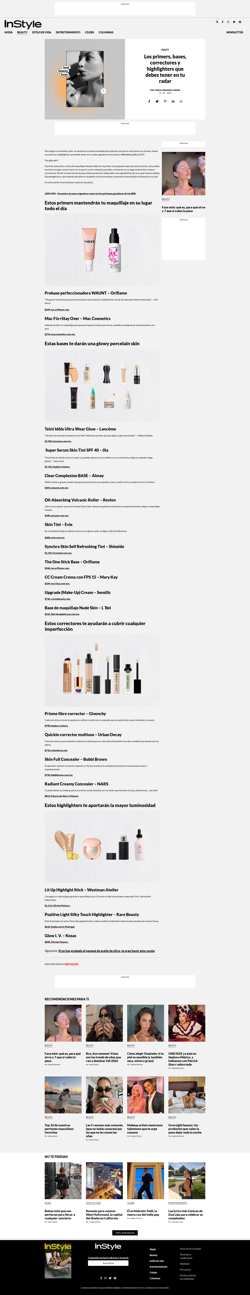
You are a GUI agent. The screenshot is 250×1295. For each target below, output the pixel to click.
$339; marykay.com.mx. (57, 547)
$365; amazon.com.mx (56, 451)
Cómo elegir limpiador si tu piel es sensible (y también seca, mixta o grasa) (145, 1000)
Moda (8, 14)
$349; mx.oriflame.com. (57, 273)
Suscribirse (108, 1206)
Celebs (89, 14)
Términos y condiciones (186, 1200)
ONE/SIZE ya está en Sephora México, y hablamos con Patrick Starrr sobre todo (182, 1002)
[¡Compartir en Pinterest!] (165, 83)
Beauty (22, 14)
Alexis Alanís (94, 1008)
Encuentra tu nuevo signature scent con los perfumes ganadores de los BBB (96, 157)
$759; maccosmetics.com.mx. (60, 298)
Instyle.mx (71, 927)
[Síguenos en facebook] (222, 4)
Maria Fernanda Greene (167, 72)
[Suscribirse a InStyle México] (58, 1204)
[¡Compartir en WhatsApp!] (181, 83)
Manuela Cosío (177, 1166)
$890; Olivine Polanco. (56, 905)
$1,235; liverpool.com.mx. (58, 516)
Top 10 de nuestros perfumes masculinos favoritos (59, 1072)
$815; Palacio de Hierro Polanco (61, 759)
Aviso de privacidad (190, 1192)
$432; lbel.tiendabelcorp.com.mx (62, 578)
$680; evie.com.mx (55, 501)
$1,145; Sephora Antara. (57, 430)
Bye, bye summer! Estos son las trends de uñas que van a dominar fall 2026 (103, 1000)
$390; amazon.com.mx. (57, 479)
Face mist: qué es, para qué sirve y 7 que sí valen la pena (183, 167)
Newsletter (234, 14)
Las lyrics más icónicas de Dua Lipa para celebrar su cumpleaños (185, 1158)
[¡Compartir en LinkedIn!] (173, 83)
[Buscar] (217, 4)
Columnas (106, 14)
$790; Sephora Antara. (57, 689)
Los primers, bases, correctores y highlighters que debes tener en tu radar (165, 51)
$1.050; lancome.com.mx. (58, 405)
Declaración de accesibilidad (188, 1221)
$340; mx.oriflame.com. (57, 532)
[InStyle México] (23, 6)
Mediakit (185, 1207)
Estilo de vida (41, 14)
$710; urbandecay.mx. (56, 714)
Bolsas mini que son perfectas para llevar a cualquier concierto (60, 1158)
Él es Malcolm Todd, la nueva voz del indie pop (143, 1156)
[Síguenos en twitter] (234, 4)
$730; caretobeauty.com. (58, 562)
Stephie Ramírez (54, 1008)
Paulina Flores (136, 1080)
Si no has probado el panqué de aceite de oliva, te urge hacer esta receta (106, 914)
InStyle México (95, 1166)
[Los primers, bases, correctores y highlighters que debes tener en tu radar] (85, 61)
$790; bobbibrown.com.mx (59, 738)
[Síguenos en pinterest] (240, 4)
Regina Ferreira (136, 1162)
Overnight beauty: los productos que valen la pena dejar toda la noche (184, 1072)
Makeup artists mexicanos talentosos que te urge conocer (145, 1072)
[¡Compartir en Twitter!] (157, 83)
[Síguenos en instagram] (228, 4)
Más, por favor (125, 1176)
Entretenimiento (68, 14)
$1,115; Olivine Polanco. (57, 869)
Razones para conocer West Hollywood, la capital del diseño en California (104, 1158)
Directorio (185, 1213)
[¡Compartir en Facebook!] (149, 83)
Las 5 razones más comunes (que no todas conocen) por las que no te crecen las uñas (104, 1074)
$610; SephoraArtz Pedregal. (60, 890)
